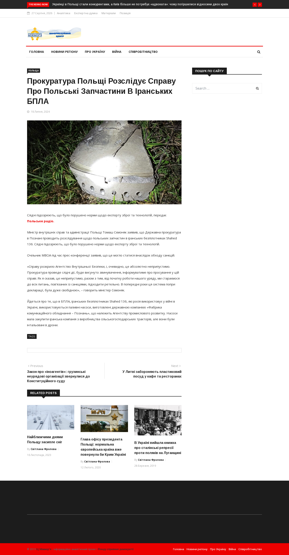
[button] (255, 5)
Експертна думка (86, 13)
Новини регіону (64, 52)
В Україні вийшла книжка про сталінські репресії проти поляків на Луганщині (157, 448)
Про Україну (95, 52)
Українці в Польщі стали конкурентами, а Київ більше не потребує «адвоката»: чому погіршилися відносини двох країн (140, 4)
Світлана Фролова (43, 449)
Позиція (125, 13)
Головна (36, 52)
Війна (116, 52)
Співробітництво (143, 52)
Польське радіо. (40, 221)
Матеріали (109, 13)
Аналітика (63, 13)
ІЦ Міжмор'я (43, 549)
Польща (33, 70)
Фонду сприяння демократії (116, 549)
